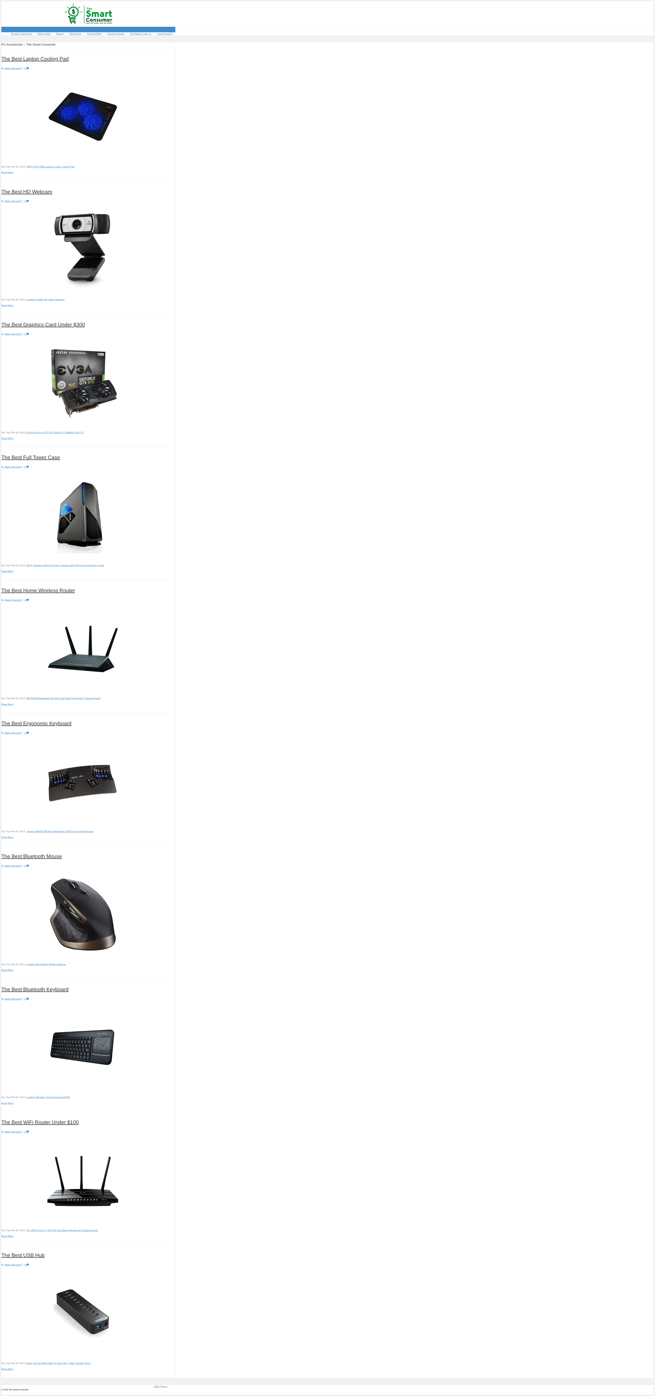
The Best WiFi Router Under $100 (40, 1122)
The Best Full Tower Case (30, 457)
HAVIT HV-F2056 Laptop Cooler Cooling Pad (50, 166)
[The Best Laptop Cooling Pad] (82, 159)
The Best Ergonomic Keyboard (36, 723)
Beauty (60, 33)
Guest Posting (164, 33)
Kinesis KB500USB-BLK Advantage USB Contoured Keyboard (59, 831)
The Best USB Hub (23, 1255)
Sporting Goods (115, 33)
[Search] (172, 31)
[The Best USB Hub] (82, 1355)
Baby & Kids (44, 33)
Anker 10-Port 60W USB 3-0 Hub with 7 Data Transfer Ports (58, 1363)
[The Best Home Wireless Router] (82, 690)
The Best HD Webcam (26, 192)
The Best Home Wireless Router (38, 590)
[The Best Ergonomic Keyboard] (82, 823)
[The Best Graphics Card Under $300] (82, 424)
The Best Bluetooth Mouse (31, 856)
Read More (7, 172)
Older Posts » (161, 1386)
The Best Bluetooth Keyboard (35, 989)
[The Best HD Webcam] (82, 292)
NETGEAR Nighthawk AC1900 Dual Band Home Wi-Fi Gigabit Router (63, 698)
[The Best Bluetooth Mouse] (82, 956)
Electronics (75, 33)
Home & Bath (94, 33)
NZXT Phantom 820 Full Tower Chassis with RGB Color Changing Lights (65, 565)
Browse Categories (21, 33)
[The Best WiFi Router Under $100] (82, 1222)
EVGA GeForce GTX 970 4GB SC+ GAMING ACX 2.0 (55, 432)
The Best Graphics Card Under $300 (43, 324)
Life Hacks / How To (140, 33)
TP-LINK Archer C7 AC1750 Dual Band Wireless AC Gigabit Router (62, 1230)
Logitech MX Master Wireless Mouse (46, 964)
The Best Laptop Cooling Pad (35, 59)
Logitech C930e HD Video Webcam (45, 299)
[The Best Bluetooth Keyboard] (82, 1089)
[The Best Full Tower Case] (82, 557)
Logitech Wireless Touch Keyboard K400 (48, 1097)
